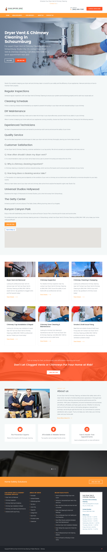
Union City (33, 507)
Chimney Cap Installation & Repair (14, 506)
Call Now (9, 60)
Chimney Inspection (11, 500)
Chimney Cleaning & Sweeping (13, 503)
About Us (40, 15)
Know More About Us (63, 418)
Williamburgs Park (35, 501)
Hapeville (33, 510)
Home (7, 15)
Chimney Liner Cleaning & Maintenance (16, 509)
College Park (34, 513)
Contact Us (53, 3)
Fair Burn (33, 504)
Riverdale (33, 495)
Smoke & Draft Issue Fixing (12, 511)
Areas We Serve (17, 15)
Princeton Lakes (35, 518)
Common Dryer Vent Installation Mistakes (66, 525)
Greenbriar (33, 521)
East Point (33, 515)
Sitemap (43, 549)
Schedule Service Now (94, 8)
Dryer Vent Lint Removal (12, 497)
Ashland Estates (35, 498)
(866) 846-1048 (78, 9)
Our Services (30, 15)
